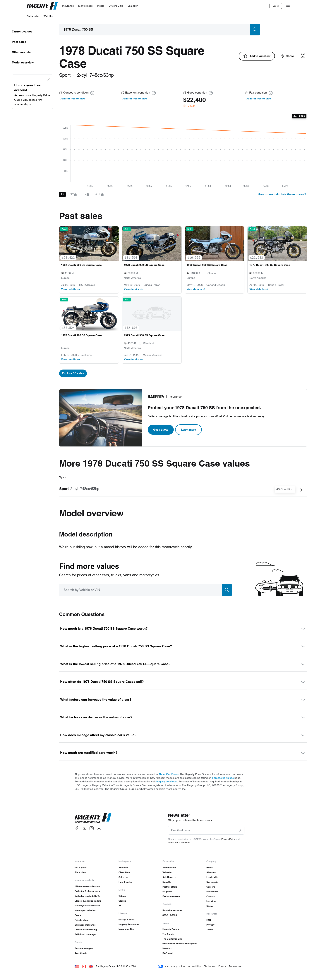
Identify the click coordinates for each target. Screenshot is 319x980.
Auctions (123, 867)
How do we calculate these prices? (282, 194)
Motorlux (167, 948)
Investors (211, 901)
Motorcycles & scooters (87, 905)
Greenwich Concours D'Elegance (179, 943)
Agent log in (81, 953)
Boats (78, 915)
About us (211, 872)
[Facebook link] (76, 828)
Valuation (167, 872)
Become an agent (84, 948)
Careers (210, 887)
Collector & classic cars (87, 891)
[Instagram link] (91, 828)
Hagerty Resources (129, 924)
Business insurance (85, 925)
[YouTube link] (99, 828)
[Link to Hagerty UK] (91, 966)
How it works (125, 882)
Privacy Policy (228, 839)
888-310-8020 (169, 915)
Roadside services (172, 910)
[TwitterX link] (84, 828)
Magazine (167, 891)
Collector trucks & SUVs (87, 896)
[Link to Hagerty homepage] (93, 818)
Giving (209, 906)
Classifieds (124, 872)
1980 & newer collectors (87, 886)
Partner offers (169, 887)
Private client (81, 920)
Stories (122, 901)
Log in (276, 6)
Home (209, 867)
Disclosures (209, 966)
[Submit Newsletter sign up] (239, 830)
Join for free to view (72, 98)
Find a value (33, 16)
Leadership (212, 877)
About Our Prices (169, 774)
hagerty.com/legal (166, 781)
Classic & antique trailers (88, 901)
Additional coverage (85, 934)
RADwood (167, 953)
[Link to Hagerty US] (77, 966)
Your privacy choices (175, 966)
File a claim (80, 872)
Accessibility (194, 966)
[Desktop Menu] (288, 6)
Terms (209, 929)
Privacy (210, 925)
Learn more (188, 429)
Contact (210, 896)
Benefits (166, 882)
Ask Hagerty (169, 877)
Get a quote (160, 429)
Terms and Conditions (179, 842)
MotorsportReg (126, 929)
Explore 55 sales (73, 373)
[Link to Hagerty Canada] (84, 966)
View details (68, 289)
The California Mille (172, 939)
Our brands (212, 882)
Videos (122, 896)
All (120, 905)
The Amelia (168, 934)
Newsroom (212, 891)
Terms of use (235, 966)
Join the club (169, 867)
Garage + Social (127, 919)
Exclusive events (171, 896)
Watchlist (48, 16)
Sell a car (123, 877)
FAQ (208, 920)
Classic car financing (86, 929)
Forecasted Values (223, 777)
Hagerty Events (170, 929)
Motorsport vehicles (85, 910)
